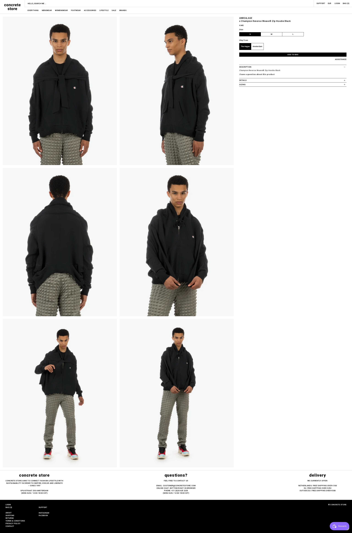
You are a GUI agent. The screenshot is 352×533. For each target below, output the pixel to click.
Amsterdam (257, 46)
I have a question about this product (257, 74)
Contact (10, 526)
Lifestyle (104, 10)
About (9, 513)
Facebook (43, 515)
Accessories (90, 10)
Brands (123, 10)
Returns (10, 518)
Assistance (341, 59)
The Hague (245, 46)
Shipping (10, 515)
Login (337, 3)
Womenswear (61, 10)
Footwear (76, 10)
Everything (33, 10)
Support (321, 3)
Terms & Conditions (15, 521)
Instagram (44, 513)
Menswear (47, 10)
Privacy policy (13, 523)
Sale (114, 10)
